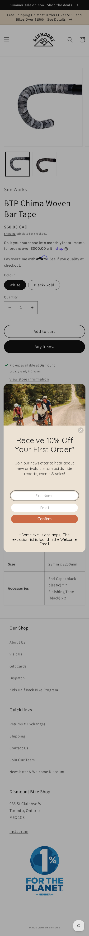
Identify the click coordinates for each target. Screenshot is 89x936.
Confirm (44, 518)
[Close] (81, 430)
